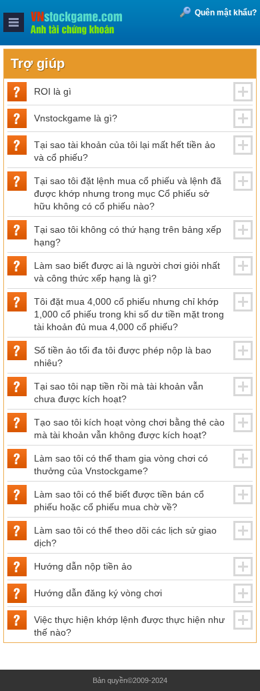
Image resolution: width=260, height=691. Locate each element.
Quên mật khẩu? (226, 12)
